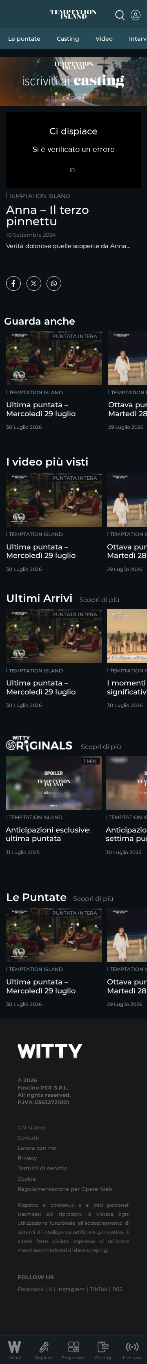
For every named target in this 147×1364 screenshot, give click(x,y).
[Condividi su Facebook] (13, 283)
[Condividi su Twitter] (34, 283)
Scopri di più (99, 600)
